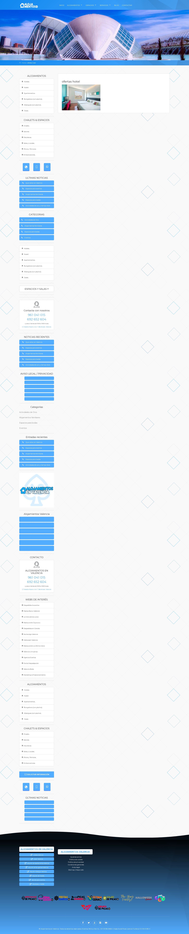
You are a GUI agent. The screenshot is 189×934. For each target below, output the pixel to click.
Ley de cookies (40, 382)
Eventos (27, 238)
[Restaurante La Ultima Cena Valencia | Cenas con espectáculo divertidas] (94, 898)
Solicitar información (38, 774)
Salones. (26, 132)
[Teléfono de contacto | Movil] (36, 166)
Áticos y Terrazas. (30, 149)
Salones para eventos (38, 880)
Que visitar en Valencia (34, 183)
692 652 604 (36, 319)
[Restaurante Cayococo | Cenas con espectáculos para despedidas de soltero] (160, 898)
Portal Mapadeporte (31, 663)
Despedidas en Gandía (32, 628)
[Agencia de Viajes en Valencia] (111, 898)
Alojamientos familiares (34, 194)
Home (24, 63)
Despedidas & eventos (31, 605)
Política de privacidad (40, 386)
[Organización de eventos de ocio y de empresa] (102, 908)
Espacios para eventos (34, 189)
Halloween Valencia (31, 640)
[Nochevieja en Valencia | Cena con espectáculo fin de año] (127, 898)
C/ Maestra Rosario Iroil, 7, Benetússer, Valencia (36, 327)
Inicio (61, 5)
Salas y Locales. (29, 143)
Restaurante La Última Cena (34, 646)
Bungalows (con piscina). (33, 99)
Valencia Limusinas (31, 652)
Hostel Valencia (38, 859)
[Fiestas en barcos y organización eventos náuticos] (62, 898)
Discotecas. (28, 137)
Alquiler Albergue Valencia (38, 871)
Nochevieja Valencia (31, 634)
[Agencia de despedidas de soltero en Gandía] (78, 898)
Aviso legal (40, 395)
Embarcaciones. (29, 155)
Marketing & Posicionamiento (35, 675)
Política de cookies (28, 525)
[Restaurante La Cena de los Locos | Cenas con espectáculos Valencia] (45, 898)
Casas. (26, 111)
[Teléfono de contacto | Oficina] (26, 166)
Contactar (127, 5)
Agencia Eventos (30, 657)
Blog (116, 5)
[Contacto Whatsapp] (47, 166)
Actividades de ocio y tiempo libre (38, 206)
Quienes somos (40, 378)
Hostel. (26, 87)
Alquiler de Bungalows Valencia (38, 867)
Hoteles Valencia (38, 855)
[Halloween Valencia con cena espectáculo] (143, 898)
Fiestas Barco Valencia (32, 611)
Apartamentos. (29, 93)
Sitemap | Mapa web (40, 399)
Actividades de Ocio (32, 220)
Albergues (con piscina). (32, 105)
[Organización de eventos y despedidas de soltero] (29, 898)
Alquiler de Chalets (38, 876)
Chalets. (26, 126)
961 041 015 (36, 314)
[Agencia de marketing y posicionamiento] (86, 908)
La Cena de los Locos (31, 617)
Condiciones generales (40, 391)
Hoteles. (27, 82)
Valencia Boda (29, 669)
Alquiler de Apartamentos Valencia (38, 863)
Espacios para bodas (33, 200)
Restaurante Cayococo (32, 623)
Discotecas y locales (38, 884)
